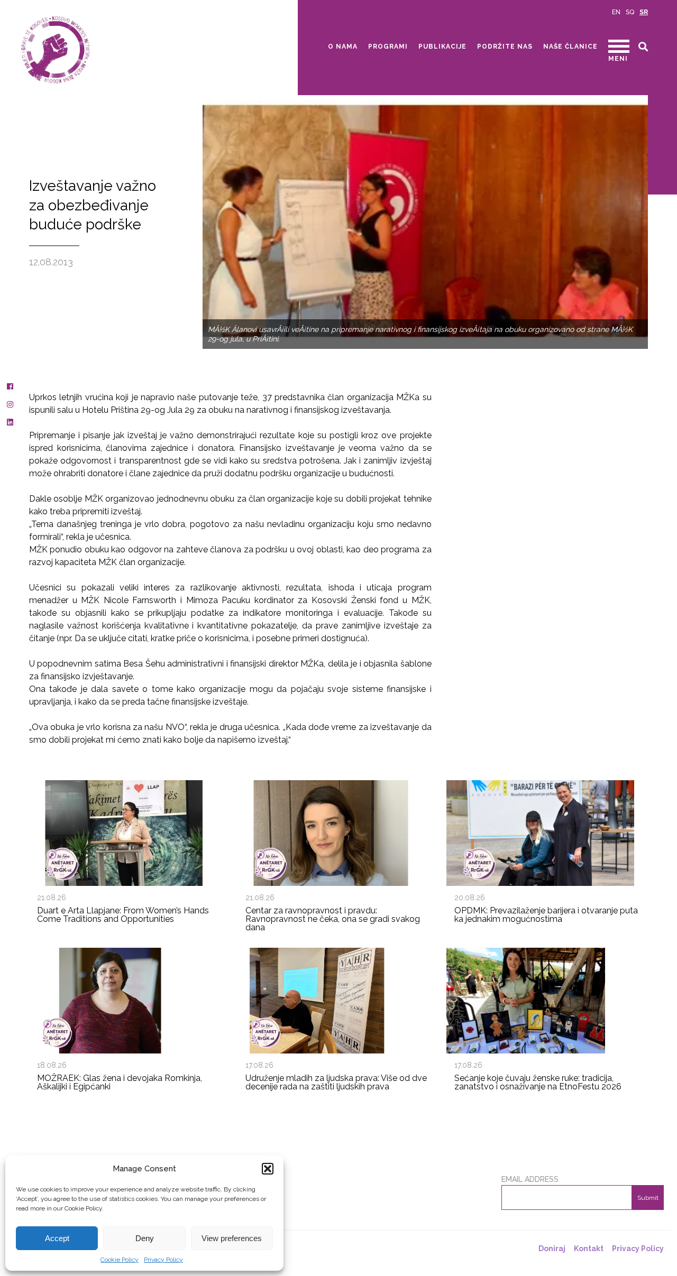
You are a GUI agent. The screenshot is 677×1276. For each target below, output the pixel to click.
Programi (388, 46)
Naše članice (570, 46)
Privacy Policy (163, 1259)
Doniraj (551, 1248)
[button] (267, 1168)
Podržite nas (505, 46)
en (616, 12)
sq (630, 12)
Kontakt (588, 1248)
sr (643, 12)
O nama (343, 46)
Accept (57, 1238)
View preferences (232, 1238)
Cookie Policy (119, 1259)
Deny (144, 1238)
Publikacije (442, 46)
